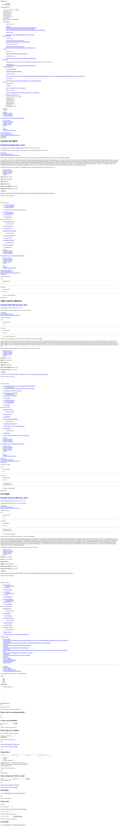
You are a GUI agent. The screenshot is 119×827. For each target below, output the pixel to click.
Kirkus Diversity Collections (9, 652)
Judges (34, 58)
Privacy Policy (6, 657)
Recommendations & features (26, 80)
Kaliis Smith (14, 435)
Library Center (9, 78)
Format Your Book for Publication (38, 76)
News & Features (7, 14)
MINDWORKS (6, 613)
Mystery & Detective (27, 27)
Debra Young (16, 634)
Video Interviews (7, 15)
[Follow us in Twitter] (3, 679)
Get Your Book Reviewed (25, 76)
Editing (10, 71)
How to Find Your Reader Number (18, 809)
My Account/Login (28, 652)
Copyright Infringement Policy (10, 660)
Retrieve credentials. (13, 746)
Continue (15, 723)
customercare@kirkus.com (20, 793)
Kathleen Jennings (20, 148)
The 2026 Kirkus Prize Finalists (17, 118)
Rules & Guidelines (29, 58)
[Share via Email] (7, 124)
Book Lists (10, 642)
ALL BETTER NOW (8, 622)
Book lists (13, 34)
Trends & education (10, 80)
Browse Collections (10, 88)
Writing (7, 71)
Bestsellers (8, 34)
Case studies (17, 80)
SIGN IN (8, 3)
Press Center (19, 655)
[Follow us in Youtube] (3, 681)
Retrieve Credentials (18, 816)
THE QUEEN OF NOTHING (10, 395)
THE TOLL (6, 594)
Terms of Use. (23, 762)
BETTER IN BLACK (8, 226)
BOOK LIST (7, 118)
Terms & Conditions (7, 659)
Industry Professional (8, 760)
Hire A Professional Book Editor (13, 76)
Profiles (7, 46)
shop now (3, 134)
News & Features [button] (7, 36)
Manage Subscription (26, 65)
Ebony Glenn (26, 435)
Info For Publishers (26, 655)
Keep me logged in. (5, 765)
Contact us (5, 656)
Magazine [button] (5, 59)
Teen (18, 40)
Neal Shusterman (6, 500)
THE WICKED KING (8, 402)
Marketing (19, 71)
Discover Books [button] (6, 639)
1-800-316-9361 (8, 793)
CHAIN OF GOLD (7, 214)
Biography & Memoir (27, 28)
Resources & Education (11, 69)
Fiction (12, 27)
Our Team (9, 655)
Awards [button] (5, 49)
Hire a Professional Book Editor (10, 650)
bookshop (6, 135)
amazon (2, 135)
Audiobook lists (18, 34)
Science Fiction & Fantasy (11, 28)
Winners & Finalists (10, 53)
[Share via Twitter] (7, 123)
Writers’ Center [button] (6, 649)
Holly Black (5, 307)
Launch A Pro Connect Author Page (77, 76)
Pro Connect (6, 18)
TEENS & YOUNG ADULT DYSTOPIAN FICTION (31, 573)
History (33, 28)
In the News (15, 47)
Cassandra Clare (5, 148)
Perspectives (12, 46)
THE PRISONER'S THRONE (10, 423)
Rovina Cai (19, 390)
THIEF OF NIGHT (7, 414)
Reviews (5, 129)
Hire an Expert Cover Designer (53, 76)
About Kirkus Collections (20, 88)
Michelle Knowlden (24, 634)
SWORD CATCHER (8, 245)
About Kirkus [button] (6, 654)
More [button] (4, 82)
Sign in (2, 762)
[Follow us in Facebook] (3, 678)
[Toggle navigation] (1, 7)
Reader (5, 757)
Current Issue (9, 65)
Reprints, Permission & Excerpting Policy (8, 662)
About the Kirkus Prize (20, 53)
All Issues (20, 65)
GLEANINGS (6, 587)
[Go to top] (4, 684)
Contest (12, 655)
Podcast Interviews (7, 16)
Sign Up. (15, 819)
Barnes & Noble (12, 135)
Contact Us (5, 666)
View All (8, 26)
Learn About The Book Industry (60, 650)
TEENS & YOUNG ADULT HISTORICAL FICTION (13, 193)
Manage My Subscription (18, 647)
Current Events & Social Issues (13, 30)
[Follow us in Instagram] (3, 680)
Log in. (13, 739)
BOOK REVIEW (10, 206)
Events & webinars (37, 80)
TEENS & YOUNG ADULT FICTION (9, 374)
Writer (4, 759)
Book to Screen (9, 47)
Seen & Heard (21, 46)
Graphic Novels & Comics (25, 30)
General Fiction (9, 40)
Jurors (26, 53)
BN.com (18, 135)
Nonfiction (19, 28)
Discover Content (10, 92)
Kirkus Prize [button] (6, 644)
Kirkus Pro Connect (20, 652)
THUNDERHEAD (7, 601)
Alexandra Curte (22, 209)
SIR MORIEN (6, 433)
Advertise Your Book (64, 76)
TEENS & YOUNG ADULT (9, 130)
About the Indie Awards (11, 58)
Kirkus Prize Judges (26, 645)
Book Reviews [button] (6, 21)
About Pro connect (24, 92)
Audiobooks (8, 27)
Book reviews (6, 11)
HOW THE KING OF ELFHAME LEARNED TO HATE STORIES (18, 388)
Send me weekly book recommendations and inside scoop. (13, 764)
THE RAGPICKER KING (9, 235)
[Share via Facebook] (8, 121)
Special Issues (15, 65)
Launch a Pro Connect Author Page (45, 650)
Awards (16, 46)
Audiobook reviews (7, 12)
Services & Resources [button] (8, 66)
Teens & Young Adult (36, 30)
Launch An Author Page (34, 92)
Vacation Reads (31, 34)
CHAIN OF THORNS (8, 207)
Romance (34, 27)
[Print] (4, 125)
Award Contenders (20, 58)
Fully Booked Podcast (30, 47)
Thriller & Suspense (18, 27)
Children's (43, 30)
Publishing (14, 71)
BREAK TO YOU (7, 632)
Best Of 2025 (25, 34)
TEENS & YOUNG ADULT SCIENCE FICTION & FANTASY (40, 193)
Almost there (3, 737)
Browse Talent (17, 92)
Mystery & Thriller (21, 41)
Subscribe (33, 65)
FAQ (15, 655)
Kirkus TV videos (42, 642)
